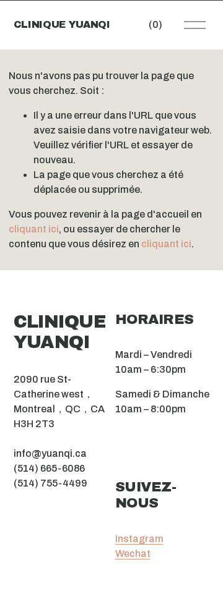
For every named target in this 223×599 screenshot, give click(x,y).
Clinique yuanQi (62, 24)
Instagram (139, 538)
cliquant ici (34, 229)
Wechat (133, 553)
